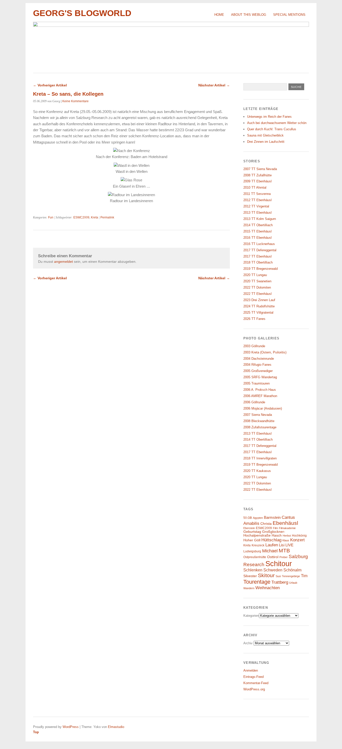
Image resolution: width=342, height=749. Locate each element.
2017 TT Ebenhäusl (257, 256)
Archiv (248, 643)
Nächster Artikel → (214, 85)
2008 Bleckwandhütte (258, 421)
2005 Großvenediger (258, 371)
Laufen (271, 545)
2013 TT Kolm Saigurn (259, 219)
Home (219, 15)
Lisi (281, 545)
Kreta (94, 217)
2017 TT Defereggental (259, 250)
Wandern (248, 588)
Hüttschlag (271, 539)
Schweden (272, 570)
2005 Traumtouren (256, 383)
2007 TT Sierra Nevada (260, 169)
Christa (266, 524)
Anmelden (250, 670)
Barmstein (272, 518)
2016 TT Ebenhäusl (257, 237)
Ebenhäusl (285, 523)
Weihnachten (267, 587)
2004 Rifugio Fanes (257, 364)
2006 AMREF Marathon (260, 396)
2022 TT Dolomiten (257, 287)
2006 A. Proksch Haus (259, 390)
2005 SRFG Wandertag (260, 377)
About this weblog (248, 15)
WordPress (71, 727)
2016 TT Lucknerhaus (259, 244)
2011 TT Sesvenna (257, 194)
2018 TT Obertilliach (258, 262)
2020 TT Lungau (255, 275)
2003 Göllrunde (254, 346)
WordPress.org (254, 689)
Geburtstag (252, 532)
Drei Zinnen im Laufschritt (265, 142)
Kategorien (251, 615)
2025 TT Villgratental (258, 312)
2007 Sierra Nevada (257, 415)
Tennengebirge (291, 576)
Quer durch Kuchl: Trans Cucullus (271, 129)
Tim (304, 576)
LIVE (289, 545)
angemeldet (63, 262)
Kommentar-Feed (255, 683)
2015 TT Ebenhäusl (257, 231)
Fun (50, 217)
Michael (270, 550)
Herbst (287, 535)
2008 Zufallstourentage (259, 427)
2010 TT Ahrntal (254, 187)
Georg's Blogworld (82, 13)
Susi (278, 576)
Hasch (277, 535)
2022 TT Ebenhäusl (257, 294)
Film (275, 528)
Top (36, 732)
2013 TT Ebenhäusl (257, 212)
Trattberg (279, 582)
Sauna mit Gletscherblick (265, 135)
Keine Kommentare (75, 101)
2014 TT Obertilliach (258, 225)
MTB (284, 551)
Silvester (250, 576)
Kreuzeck (258, 545)
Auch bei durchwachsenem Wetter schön (276, 123)
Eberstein (249, 528)
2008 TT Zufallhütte (257, 175)
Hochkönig (299, 535)
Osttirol (272, 557)
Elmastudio (116, 727)
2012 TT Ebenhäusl (257, 200)
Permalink (107, 217)
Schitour (278, 563)
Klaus (285, 540)
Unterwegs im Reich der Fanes (269, 116)
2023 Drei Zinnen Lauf (259, 300)
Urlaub (293, 582)
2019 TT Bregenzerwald (260, 269)
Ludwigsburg (252, 551)
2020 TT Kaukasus (257, 471)
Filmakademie (287, 528)
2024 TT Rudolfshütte (259, 306)
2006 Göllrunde (254, 402)
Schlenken (252, 570)
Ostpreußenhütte (254, 557)
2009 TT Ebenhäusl (257, 181)
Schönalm (292, 570)
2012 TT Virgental (256, 206)
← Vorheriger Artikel (50, 85)
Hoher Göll (251, 540)
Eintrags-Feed (253, 677)
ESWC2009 (81, 217)
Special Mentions (289, 15)
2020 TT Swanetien (257, 281)
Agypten (258, 517)
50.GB (247, 518)
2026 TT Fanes (254, 319)
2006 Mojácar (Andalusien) (262, 408)
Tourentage (256, 582)
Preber (283, 557)
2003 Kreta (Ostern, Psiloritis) (264, 352)
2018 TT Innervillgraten (260, 458)
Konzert (297, 540)
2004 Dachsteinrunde (258, 358)
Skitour (266, 575)
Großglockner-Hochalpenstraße (264, 533)
